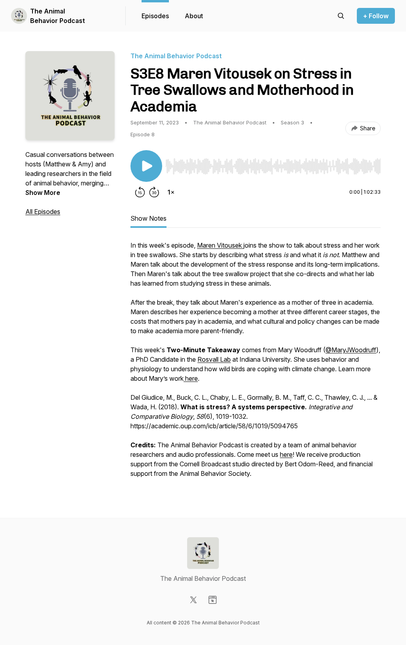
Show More (42, 193)
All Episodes (42, 212)
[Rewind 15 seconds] (140, 192)
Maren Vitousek (220, 245)
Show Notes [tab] (148, 218)
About (194, 16)
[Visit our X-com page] (193, 600)
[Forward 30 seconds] (154, 192)
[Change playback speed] (171, 192)
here (191, 378)
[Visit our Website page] (212, 600)
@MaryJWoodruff (351, 350)
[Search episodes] (341, 16)
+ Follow (376, 16)
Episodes (155, 16)
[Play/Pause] (146, 166)
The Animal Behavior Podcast (57, 16)
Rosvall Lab (214, 359)
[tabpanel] (255, 363)
